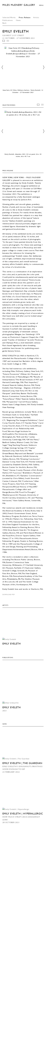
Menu (41, 5)
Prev (2, 67)
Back (4, 23)
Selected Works (9, 17)
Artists (36, 17)
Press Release (24, 17)
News (18, 20)
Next (44, 67)
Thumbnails (8, 41)
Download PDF (8, 594)
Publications (7, 20)
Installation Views (3, 41)
